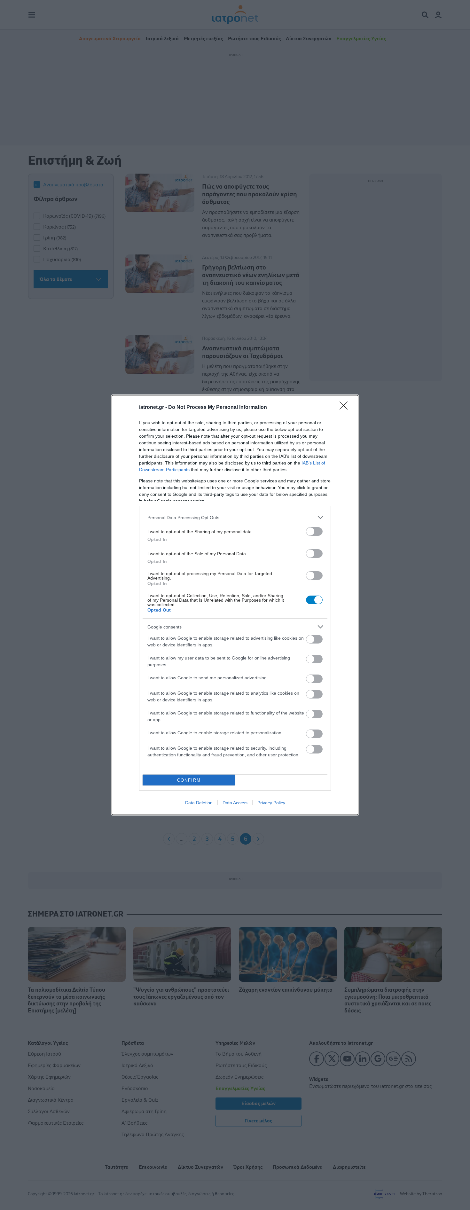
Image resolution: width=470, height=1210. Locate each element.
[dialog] (235, 605)
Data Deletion (199, 802)
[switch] (314, 531)
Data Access (235, 802)
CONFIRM (189, 780)
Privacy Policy (271, 802)
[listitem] (235, 517)
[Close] (346, 408)
